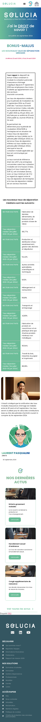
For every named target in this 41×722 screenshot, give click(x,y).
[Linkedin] (20, 632)
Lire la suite (15, 520)
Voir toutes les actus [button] (18, 608)
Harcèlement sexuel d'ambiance (17, 545)
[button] (24, 4)
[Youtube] (28, 632)
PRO (9, 613)
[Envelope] (12, 632)
